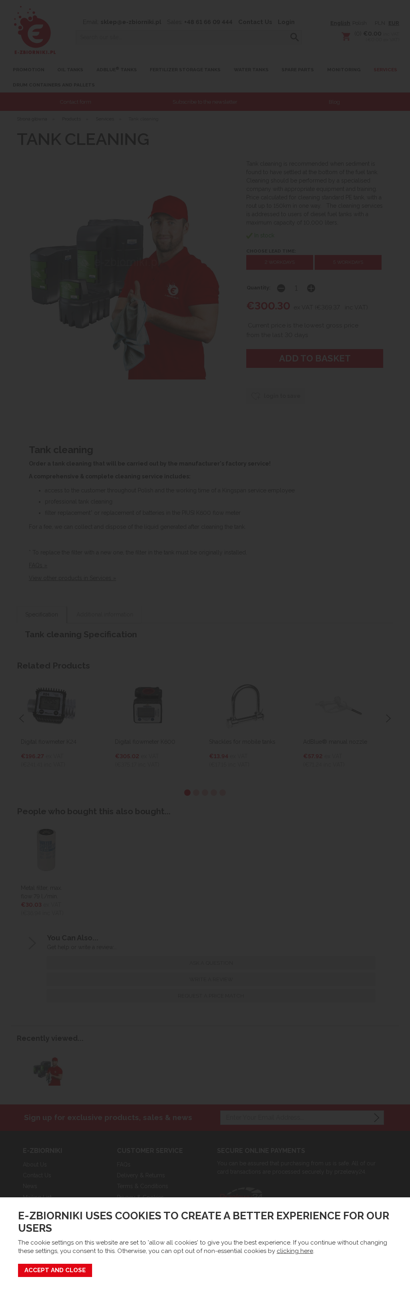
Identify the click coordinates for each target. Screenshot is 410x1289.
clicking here (295, 1251)
